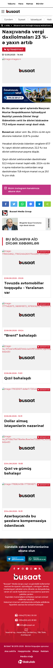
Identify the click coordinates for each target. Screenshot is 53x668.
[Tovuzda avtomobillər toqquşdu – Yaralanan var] (26, 262)
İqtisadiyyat (36, 19)
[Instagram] (23, 568)
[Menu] (3, 12)
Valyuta (11, 4)
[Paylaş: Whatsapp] (22, 204)
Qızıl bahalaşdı (17, 378)
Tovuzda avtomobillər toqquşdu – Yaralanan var (24, 288)
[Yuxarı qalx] (45, 660)
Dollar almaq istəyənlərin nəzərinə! (24, 423)
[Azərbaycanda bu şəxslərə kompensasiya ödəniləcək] (26, 495)
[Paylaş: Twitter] (13, 204)
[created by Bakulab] (26, 662)
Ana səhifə (10, 651)
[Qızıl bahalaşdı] (26, 357)
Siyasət (21, 19)
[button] (47, 204)
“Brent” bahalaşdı (20, 335)
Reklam (45, 651)
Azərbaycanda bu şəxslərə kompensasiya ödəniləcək (25, 521)
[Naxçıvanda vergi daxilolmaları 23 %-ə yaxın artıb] (26, 70)
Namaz (29, 4)
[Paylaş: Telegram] (39, 204)
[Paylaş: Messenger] (30, 204)
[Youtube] (35, 568)
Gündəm (8, 19)
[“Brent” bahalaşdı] (26, 314)
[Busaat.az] (13, 12)
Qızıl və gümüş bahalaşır (17, 470)
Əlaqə (35, 651)
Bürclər (40, 4)
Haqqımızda (24, 651)
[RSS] (40, 568)
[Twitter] (18, 568)
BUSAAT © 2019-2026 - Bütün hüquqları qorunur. (26, 646)
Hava (20, 4)
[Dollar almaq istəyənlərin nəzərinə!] (26, 400)
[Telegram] (16, 558)
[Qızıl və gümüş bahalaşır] (26, 448)
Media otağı (26, 656)
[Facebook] (14, 568)
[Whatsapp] (37, 558)
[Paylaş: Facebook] (5, 204)
